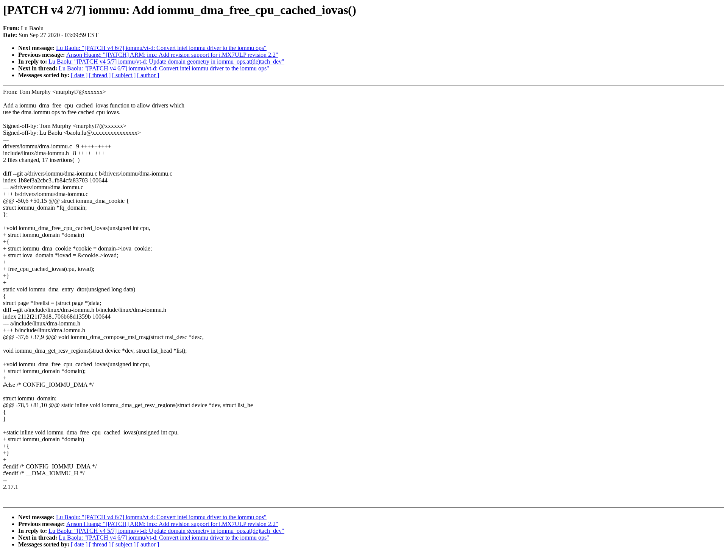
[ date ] (79, 75)
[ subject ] (124, 75)
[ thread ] (100, 75)
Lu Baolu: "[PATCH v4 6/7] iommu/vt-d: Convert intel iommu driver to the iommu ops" (161, 48)
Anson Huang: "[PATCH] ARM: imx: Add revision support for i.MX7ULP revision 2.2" (172, 54)
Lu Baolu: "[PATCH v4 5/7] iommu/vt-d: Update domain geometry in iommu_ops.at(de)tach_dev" (166, 61)
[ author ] (148, 75)
